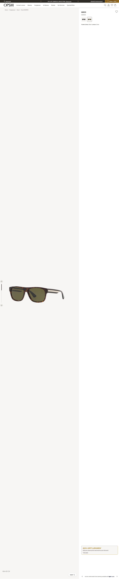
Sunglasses (37, 5)
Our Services (61, 5)
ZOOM (71, 575)
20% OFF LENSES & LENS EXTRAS (59, 1)
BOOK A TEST (112, 1)
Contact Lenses (20, 5)
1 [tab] (1, 287)
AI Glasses (46, 5)
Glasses (30, 5)
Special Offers (71, 5)
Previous (41, 1)
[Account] (109, 5)
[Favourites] (112, 5)
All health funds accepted (96, 1)
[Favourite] (116, 11)
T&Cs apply (85, 552)
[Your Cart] (115, 5)
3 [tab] (1, 299)
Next (78, 1)
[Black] (89, 19)
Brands (53, 5)
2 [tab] (1, 293)
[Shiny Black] (83, 19)
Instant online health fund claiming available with (97, 576)
